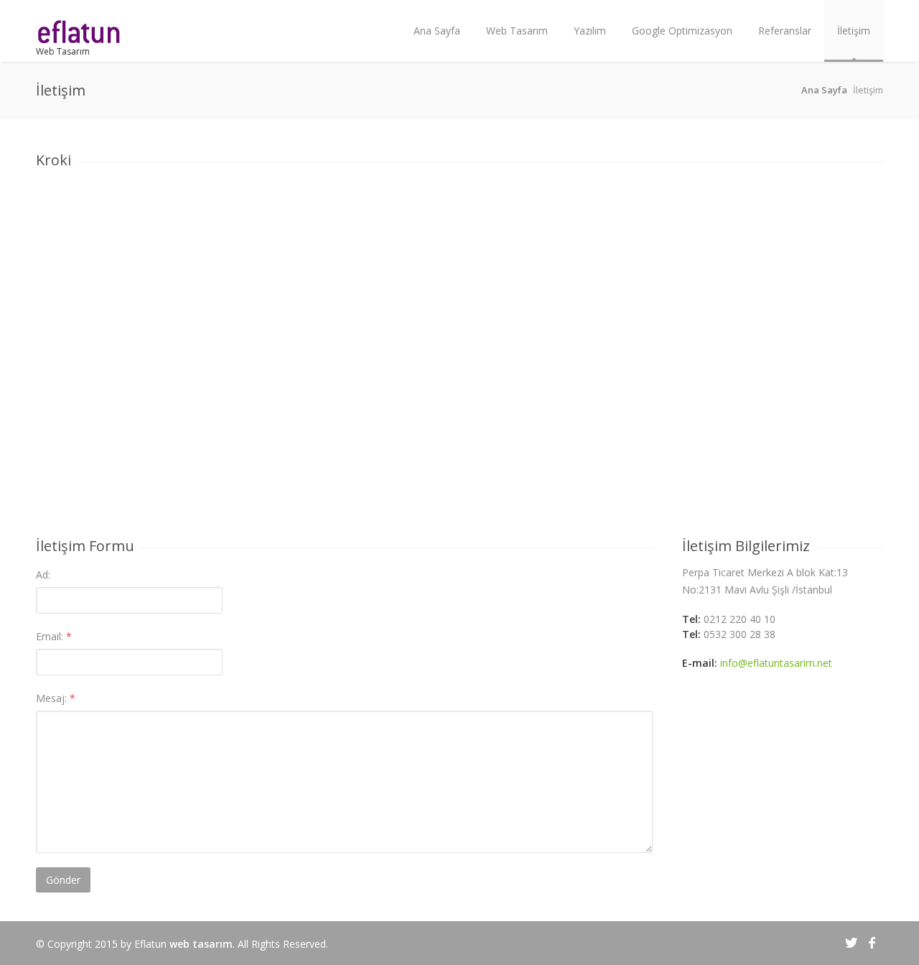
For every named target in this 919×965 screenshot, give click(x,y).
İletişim (853, 30)
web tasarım (201, 944)
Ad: (43, 574)
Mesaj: (55, 698)
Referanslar (784, 30)
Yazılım (590, 30)
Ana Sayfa (437, 30)
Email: (54, 636)
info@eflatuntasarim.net (776, 663)
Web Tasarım (63, 51)
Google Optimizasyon (682, 30)
